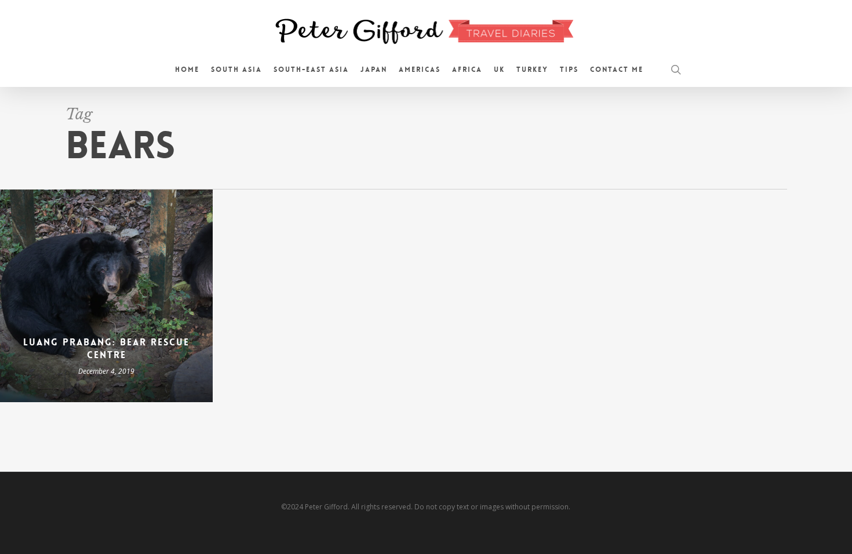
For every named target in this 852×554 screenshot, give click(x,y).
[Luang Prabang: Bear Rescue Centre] (106, 295)
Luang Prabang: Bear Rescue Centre (106, 348)
